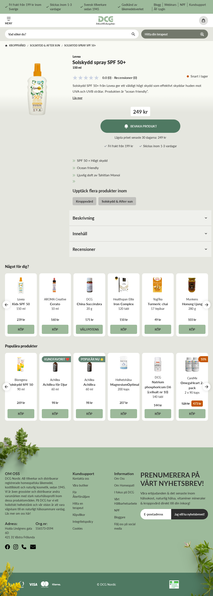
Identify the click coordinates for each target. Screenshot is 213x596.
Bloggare (119, 517)
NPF (183, 4)
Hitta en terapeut (78, 505)
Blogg (157, 4)
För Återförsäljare (81, 494)
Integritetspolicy (83, 521)
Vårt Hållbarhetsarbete (125, 501)
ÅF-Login (159, 9)
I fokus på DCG (124, 492)
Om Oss (119, 478)
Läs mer (77, 98)
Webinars (170, 4)
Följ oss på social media (124, 526)
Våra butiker (80, 485)
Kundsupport (197, 4)
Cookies (78, 528)
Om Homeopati (124, 485)
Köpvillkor (79, 515)
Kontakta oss (81, 478)
